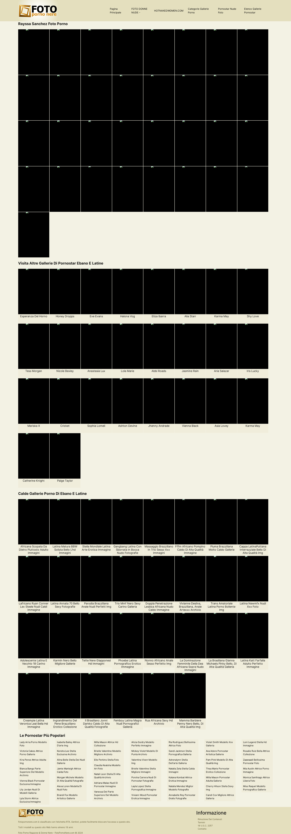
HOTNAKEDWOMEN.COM (168, 10)
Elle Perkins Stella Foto (106, 759)
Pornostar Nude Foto (227, 10)
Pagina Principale (115, 10)
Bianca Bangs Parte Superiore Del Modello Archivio (32, 772)
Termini (201, 822)
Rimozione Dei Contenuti (210, 819)
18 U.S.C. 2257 (205, 825)
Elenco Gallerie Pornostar (252, 10)
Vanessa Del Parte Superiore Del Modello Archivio (106, 795)
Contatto (202, 828)
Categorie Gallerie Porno (198, 10)
